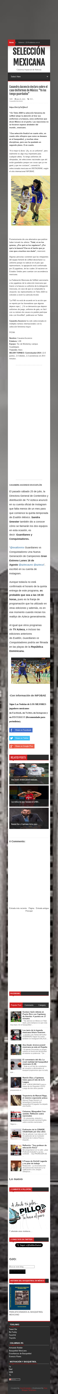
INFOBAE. (30, 171)
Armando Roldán (16, 1348)
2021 (31, 99)
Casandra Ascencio (16, 101)
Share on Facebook (23, 730)
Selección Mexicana (29, 57)
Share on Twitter (21, 738)
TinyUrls (12, 1338)
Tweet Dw (13, 1329)
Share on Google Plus (24, 746)
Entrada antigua (42, 908)
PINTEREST (18, 717)
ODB (11, 1372)
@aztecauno (26, 564)
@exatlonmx (17, 547)
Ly (10, 1366)
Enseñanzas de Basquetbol (20, 1353)
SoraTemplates (25, 1388)
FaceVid (12, 1335)
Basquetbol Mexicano (18, 1351)
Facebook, (17, 713)
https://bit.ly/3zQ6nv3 (18, 107)
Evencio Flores (15, 1356)
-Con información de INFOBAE (27, 695)
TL (10, 1375)
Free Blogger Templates (34, 1389)
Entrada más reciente (18, 908)
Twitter (28, 713)
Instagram (41, 713)
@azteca (39, 564)
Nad (10, 1369)
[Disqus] (29, 952)
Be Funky (13, 1332)
